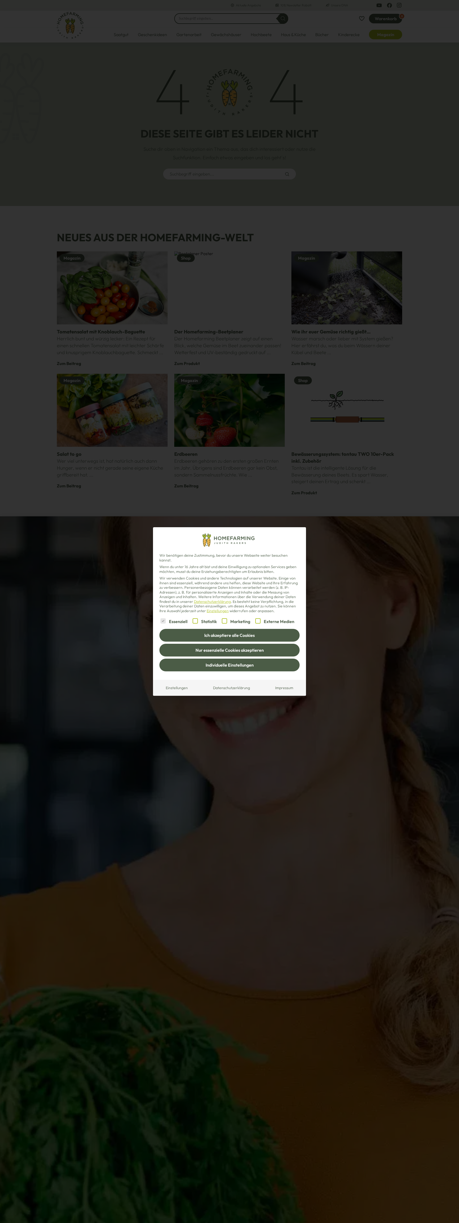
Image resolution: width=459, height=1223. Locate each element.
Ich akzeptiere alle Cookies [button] (229, 635)
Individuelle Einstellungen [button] (230, 665)
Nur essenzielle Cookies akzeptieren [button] (230, 650)
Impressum (284, 687)
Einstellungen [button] (218, 610)
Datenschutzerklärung (212, 601)
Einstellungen (177, 687)
